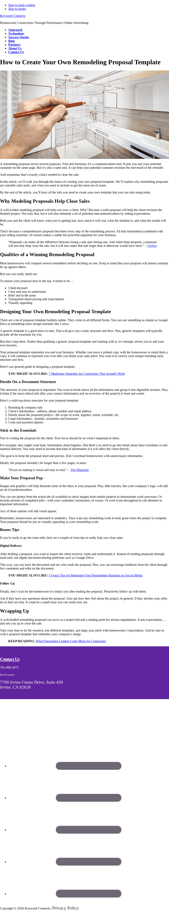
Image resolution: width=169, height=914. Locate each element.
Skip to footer (17, 9)
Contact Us (10, 659)
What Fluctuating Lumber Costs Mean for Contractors (71, 641)
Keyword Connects (12, 16)
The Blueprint (79, 470)
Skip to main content (21, 5)
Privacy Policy (65, 907)
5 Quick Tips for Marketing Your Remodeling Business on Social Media (95, 575)
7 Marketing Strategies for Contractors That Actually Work (87, 373)
